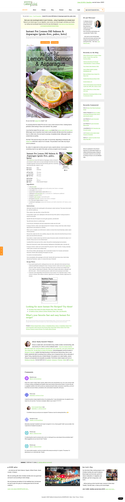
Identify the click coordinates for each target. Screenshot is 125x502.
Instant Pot (37, 121)
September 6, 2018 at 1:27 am (37, 395)
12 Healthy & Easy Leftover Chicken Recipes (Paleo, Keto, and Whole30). (48, 311)
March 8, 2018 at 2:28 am (35, 379)
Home (30, 16)
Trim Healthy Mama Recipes (49, 329)
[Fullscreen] (78, 484)
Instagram (54, 360)
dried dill (37, 198)
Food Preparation (37, 16)
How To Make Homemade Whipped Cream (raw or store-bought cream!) (91, 114)
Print (66, 170)
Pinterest (60, 360)
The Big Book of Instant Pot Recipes (43, 350)
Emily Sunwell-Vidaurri (37, 407)
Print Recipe (54, 42)
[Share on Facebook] (1, 248)
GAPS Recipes (37, 327)
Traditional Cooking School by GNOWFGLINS (30, 3)
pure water (34, 186)
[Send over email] (1, 253)
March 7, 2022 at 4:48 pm (35, 446)
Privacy (77, 497)
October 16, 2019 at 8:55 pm (36, 420)
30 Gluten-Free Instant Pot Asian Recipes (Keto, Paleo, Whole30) (46, 309)
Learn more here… (110, 489)
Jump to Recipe (45, 42)
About (71, 497)
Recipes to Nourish (30, 352)
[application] (62, 476)
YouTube (71, 360)
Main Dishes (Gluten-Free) (60, 327)
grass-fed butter (38, 193)
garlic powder (37, 196)
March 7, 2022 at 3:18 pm (35, 433)
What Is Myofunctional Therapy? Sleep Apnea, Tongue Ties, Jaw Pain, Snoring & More (92, 57)
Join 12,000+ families (84, 2)
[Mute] (76, 484)
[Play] (46, 484)
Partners (81, 497)
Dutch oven (69, 130)
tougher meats (48, 130)
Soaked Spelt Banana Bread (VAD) (91, 78)
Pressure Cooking (34, 329)
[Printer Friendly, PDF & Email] (30, 45)
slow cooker (62, 130)
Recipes (41, 329)
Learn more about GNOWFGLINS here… (18, 489)
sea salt (36, 195)
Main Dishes (51, 327)
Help (74, 497)
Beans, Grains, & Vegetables (45, 325)
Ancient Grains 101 (87, 81)
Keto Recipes (45, 327)
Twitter (64, 360)
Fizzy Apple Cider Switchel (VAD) (91, 66)
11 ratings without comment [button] (44, 462)
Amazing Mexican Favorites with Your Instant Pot (48, 348)
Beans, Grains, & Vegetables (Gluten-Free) (62, 325)
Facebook (48, 360)
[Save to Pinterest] (1, 251)
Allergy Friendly (34, 325)
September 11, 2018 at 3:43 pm (39, 408)
